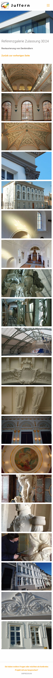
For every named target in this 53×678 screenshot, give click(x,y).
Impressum (26, 673)
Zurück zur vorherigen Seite (15, 55)
